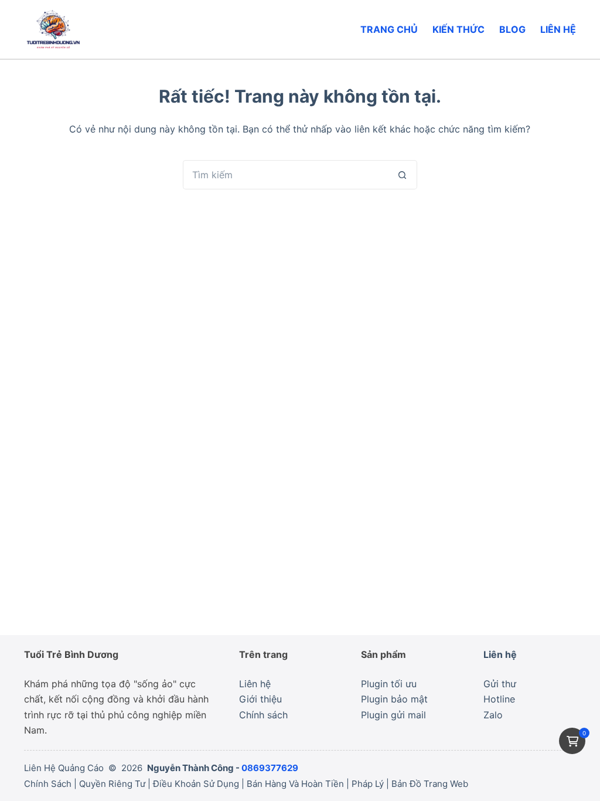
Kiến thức (458, 29)
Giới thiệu (260, 699)
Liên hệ (558, 29)
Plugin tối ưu (389, 684)
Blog (512, 29)
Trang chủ (389, 29)
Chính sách (263, 715)
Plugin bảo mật (394, 699)
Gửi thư (499, 684)
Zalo (493, 715)
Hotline (499, 699)
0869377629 (269, 767)
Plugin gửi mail (393, 715)
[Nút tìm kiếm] (402, 174)
